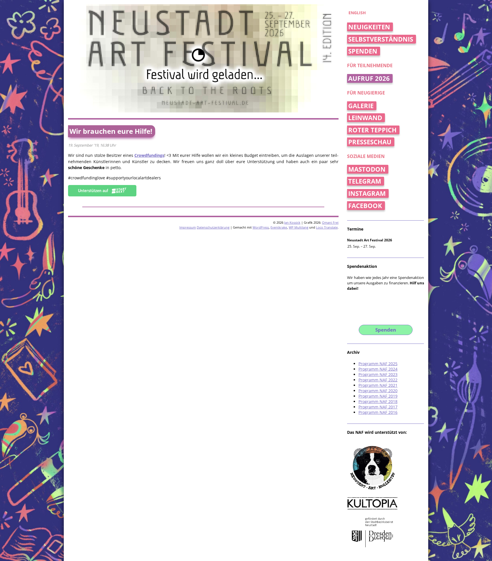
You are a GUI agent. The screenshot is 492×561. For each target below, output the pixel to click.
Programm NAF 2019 (377, 396)
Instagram (367, 193)
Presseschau (369, 141)
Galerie (361, 105)
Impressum (187, 227)
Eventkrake (278, 227)
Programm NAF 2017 (377, 407)
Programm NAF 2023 (377, 374)
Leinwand (365, 117)
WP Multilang (298, 227)
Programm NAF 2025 (377, 363)
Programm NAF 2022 (377, 380)
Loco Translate (327, 227)
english (357, 12)
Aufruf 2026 (369, 78)
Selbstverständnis (380, 39)
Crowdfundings (149, 155)
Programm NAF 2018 (377, 401)
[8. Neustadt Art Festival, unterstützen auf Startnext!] (102, 195)
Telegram (364, 181)
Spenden (362, 51)
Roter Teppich (372, 130)
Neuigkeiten (369, 26)
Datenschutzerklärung (213, 227)
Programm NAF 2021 (377, 385)
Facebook (365, 205)
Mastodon (367, 169)
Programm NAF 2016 (377, 412)
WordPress (261, 227)
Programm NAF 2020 (377, 390)
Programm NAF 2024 (377, 369)
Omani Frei (330, 222)
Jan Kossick (292, 222)
